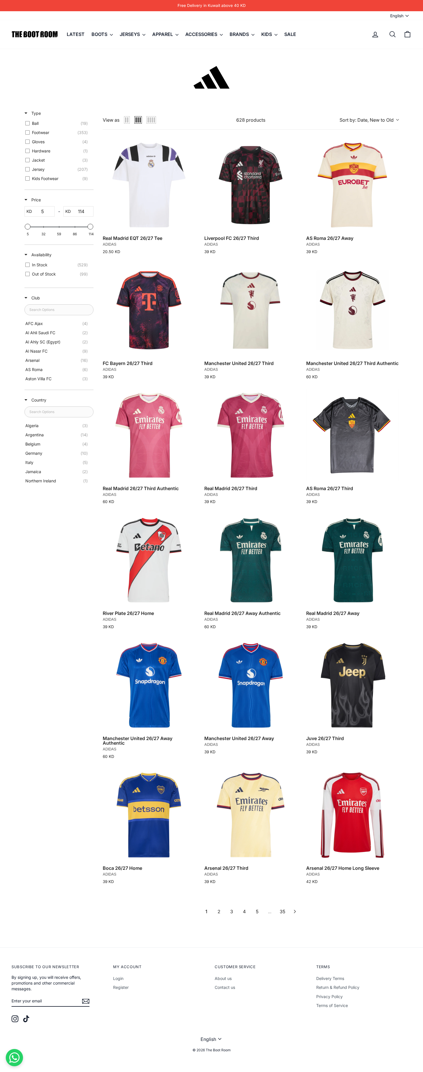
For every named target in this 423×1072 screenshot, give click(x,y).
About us (223, 978)
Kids (267, 34)
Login (118, 978)
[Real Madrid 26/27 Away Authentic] (250, 560)
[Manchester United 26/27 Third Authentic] (352, 310)
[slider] (28, 227)
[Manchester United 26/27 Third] (250, 310)
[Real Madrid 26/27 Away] (352, 560)
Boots (100, 34)
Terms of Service (332, 1005)
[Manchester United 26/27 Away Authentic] (149, 685)
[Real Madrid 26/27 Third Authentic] (149, 435)
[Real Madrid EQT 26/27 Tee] (149, 185)
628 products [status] (250, 120)
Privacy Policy (329, 996)
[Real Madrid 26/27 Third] (250, 435)
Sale (290, 34)
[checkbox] (58, 123)
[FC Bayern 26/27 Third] (149, 310)
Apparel (163, 34)
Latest (76, 34)
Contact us (225, 987)
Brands (240, 34)
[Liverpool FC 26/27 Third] (250, 185)
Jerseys (130, 34)
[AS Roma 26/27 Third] (352, 435)
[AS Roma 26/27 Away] (352, 185)
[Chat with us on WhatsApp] (14, 1057)
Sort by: (367, 120)
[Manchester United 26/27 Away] (250, 685)
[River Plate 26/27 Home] (149, 560)
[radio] (127, 120)
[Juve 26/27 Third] (352, 685)
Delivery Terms (330, 978)
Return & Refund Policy (337, 987)
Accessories (201, 34)
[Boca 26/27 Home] (149, 815)
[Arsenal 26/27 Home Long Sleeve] (352, 815)
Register (121, 987)
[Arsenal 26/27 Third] (250, 815)
